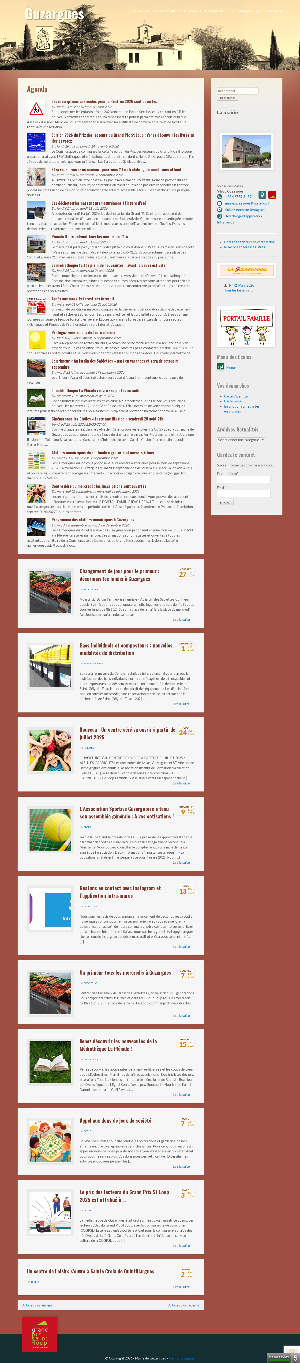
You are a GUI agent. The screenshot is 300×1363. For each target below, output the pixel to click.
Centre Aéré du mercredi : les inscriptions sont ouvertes (99, 486)
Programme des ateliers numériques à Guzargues (93, 519)
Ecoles (190, 10)
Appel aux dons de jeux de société (115, 1120)
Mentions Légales (182, 1358)
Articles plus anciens (37, 1305)
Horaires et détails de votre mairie (249, 242)
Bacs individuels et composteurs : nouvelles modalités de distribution (126, 648)
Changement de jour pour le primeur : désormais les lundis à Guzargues (119, 574)
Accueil (141, 10)
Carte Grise (233, 401)
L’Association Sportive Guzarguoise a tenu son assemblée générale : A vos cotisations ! (127, 812)
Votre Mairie (164, 10)
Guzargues (54, 12)
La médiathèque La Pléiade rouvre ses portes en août (96, 390)
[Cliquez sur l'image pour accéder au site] (246, 346)
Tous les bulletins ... (238, 290)
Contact (276, 10)
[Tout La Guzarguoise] (246, 277)
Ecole (87, 1131)
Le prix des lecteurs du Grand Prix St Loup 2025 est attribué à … (124, 1195)
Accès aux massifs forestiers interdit (83, 299)
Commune (214, 10)
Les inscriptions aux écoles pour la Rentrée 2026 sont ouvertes (104, 101)
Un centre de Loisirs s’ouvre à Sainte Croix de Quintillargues (90, 1271)
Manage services (279, 1356)
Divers (35, 1281)
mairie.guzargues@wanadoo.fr (248, 203)
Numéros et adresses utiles (244, 247)
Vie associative (245, 10)
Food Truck (91, 589)
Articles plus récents (183, 1305)
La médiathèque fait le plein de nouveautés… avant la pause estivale (108, 265)
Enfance (89, 747)
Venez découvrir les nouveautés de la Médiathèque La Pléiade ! (118, 1044)
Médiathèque (92, 1059)
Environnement (94, 663)
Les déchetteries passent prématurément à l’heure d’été (99, 203)
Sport (87, 827)
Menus (231, 368)
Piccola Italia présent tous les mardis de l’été (90, 236)
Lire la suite (181, 619)
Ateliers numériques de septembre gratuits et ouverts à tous (103, 452)
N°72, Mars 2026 (241, 285)
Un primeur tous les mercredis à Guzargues (125, 972)
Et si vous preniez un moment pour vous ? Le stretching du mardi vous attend (116, 169)
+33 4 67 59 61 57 (238, 197)
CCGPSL (88, 1210)
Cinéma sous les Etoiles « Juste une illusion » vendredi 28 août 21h (107, 419)
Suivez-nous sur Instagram (245, 210)
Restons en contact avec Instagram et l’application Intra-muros (120, 891)
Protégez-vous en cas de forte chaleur (83, 332)
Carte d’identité (236, 396)
